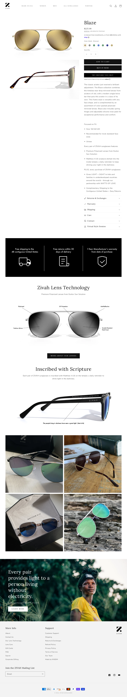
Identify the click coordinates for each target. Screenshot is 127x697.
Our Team (48, 656)
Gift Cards (9, 648)
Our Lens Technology (13, 641)
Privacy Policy (50, 648)
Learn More (18, 609)
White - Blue (107, 45)
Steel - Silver (85, 45)
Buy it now (103, 68)
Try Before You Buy (103, 75)
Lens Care (9, 644)
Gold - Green (94, 45)
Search (8, 656)
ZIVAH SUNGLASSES (66, 692)
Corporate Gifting (11, 659)
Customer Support (52, 633)
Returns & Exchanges (53, 641)
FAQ (7, 652)
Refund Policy (50, 644)
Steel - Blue (99, 45)
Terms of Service (51, 652)
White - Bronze (112, 45)
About (7, 633)
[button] (110, 6)
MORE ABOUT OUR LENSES (63, 356)
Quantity (87, 50)
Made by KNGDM (51, 659)
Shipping (87, 31)
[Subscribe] (42, 674)
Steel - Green (103, 45)
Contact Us (9, 637)
